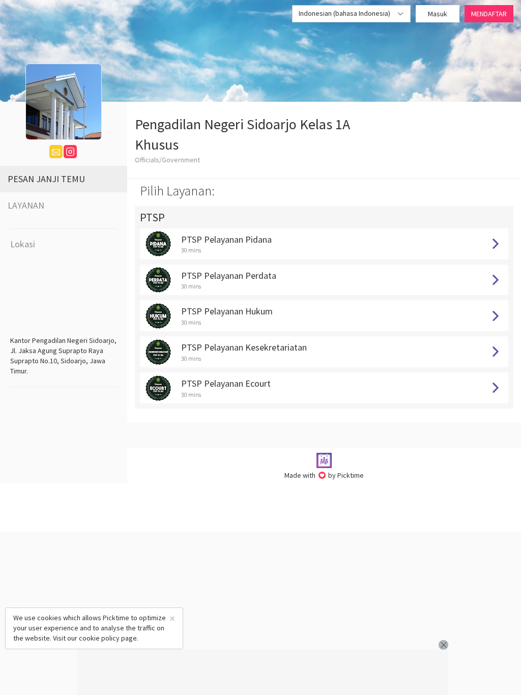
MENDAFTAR (489, 13)
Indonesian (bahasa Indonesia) (345, 13)
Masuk (437, 13)
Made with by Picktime (324, 475)
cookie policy (99, 638)
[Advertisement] (262, 672)
